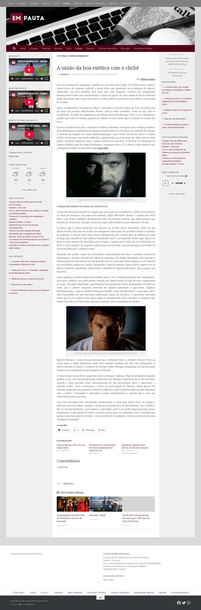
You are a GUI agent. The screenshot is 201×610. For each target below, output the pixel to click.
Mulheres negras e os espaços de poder (27, 279)
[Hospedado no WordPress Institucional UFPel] (20, 604)
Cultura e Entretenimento (72, 56)
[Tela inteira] (46, 78)
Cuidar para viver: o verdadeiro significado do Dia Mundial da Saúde (177, 101)
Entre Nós (103, 148)
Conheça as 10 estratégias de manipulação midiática (124, 566)
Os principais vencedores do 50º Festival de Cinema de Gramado (71, 518)
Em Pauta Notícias (180, 592)
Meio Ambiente (75, 592)
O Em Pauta (18, 592)
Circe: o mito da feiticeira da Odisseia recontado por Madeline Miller (176, 152)
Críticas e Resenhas (95, 3)
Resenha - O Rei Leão (17, 208)
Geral (56, 3)
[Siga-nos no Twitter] (184, 603)
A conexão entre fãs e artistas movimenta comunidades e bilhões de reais (176, 90)
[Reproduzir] (12, 78)
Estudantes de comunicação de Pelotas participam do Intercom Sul (102, 448)
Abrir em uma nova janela (176, 176)
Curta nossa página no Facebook (26, 554)
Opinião (162, 592)
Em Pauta (65, 74)
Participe (34, 3)
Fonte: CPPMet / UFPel (29, 190)
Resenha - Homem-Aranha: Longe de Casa (26, 237)
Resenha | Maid (97, 515)
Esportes (78, 3)
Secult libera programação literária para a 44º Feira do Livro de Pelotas (136, 518)
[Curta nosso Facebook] (179, 603)
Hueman (30, 604)
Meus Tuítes (14, 156)
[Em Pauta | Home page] (27, 19)
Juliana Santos (148, 79)
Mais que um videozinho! (22, 284)
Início (11, 3)
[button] (165, 183)
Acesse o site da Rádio (177, 194)
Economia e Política (131, 3)
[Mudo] (42, 78)
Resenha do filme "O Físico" (20, 222)
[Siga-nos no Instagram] (189, 603)
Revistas (46, 3)
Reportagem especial (144, 592)
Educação (113, 3)
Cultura (66, 3)
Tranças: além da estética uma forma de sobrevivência (126, 557)
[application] (29, 69)
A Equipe (21, 3)
